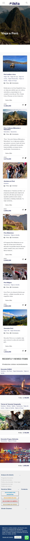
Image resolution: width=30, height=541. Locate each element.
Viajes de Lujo (14, 76)
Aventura (6, 183)
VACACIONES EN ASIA (10, 498)
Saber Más (8, 100)
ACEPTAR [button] (17, 537)
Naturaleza (7, 131)
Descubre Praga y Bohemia (9, 439)
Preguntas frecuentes (7, 478)
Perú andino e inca (10, 74)
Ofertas (9, 406)
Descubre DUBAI (6, 369)
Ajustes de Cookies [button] (7, 537)
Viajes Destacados (13, 78)
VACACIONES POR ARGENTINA (10, 493)
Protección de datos (6, 480)
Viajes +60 (6, 76)
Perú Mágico (8, 282)
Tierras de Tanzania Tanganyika (11, 404)
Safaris (13, 406)
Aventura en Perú (9, 181)
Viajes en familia (15, 235)
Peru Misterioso (9, 233)
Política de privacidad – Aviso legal (10, 482)
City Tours (9, 371)
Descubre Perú (8, 328)
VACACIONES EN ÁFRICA (10, 504)
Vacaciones (14, 131)
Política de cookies (6, 486)
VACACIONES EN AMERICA (10, 501)
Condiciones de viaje (7, 484)
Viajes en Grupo (12, 80)
